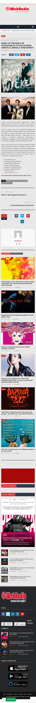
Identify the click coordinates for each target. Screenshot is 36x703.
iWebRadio (6, 50)
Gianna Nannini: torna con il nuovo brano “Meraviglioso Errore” (22, 568)
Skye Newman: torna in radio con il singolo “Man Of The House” (20, 577)
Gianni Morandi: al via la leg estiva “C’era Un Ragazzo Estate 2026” (22, 551)
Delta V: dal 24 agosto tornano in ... (14, 195)
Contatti (29, 694)
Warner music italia (6, 183)
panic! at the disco (22, 180)
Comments (4, 628)
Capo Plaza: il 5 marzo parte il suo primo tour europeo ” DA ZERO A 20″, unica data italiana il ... (18, 413)
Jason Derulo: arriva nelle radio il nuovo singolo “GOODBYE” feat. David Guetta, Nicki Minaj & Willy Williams (18, 283)
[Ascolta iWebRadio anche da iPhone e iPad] (18, 668)
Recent (29, 620)
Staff (25, 694)
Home (4, 694)
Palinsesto (10, 694)
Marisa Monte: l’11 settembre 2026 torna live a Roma (17, 539)
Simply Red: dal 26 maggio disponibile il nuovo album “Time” (17, 316)
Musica (3, 36)
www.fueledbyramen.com (11, 172)
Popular (30, 623)
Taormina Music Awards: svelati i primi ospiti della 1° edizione (21, 559)
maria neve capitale (11, 180)
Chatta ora (11, 699)
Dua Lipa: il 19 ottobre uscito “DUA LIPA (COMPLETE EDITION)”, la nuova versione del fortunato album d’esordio (17, 380)
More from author (17, 253)
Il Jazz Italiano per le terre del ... (22, 205)
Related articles (6, 253)
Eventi (21, 694)
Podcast (16, 694)
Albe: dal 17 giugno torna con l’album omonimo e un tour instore (18, 450)
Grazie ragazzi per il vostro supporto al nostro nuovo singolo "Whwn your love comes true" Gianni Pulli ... (18, 503)
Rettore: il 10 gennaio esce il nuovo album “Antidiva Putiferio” (15, 347)
